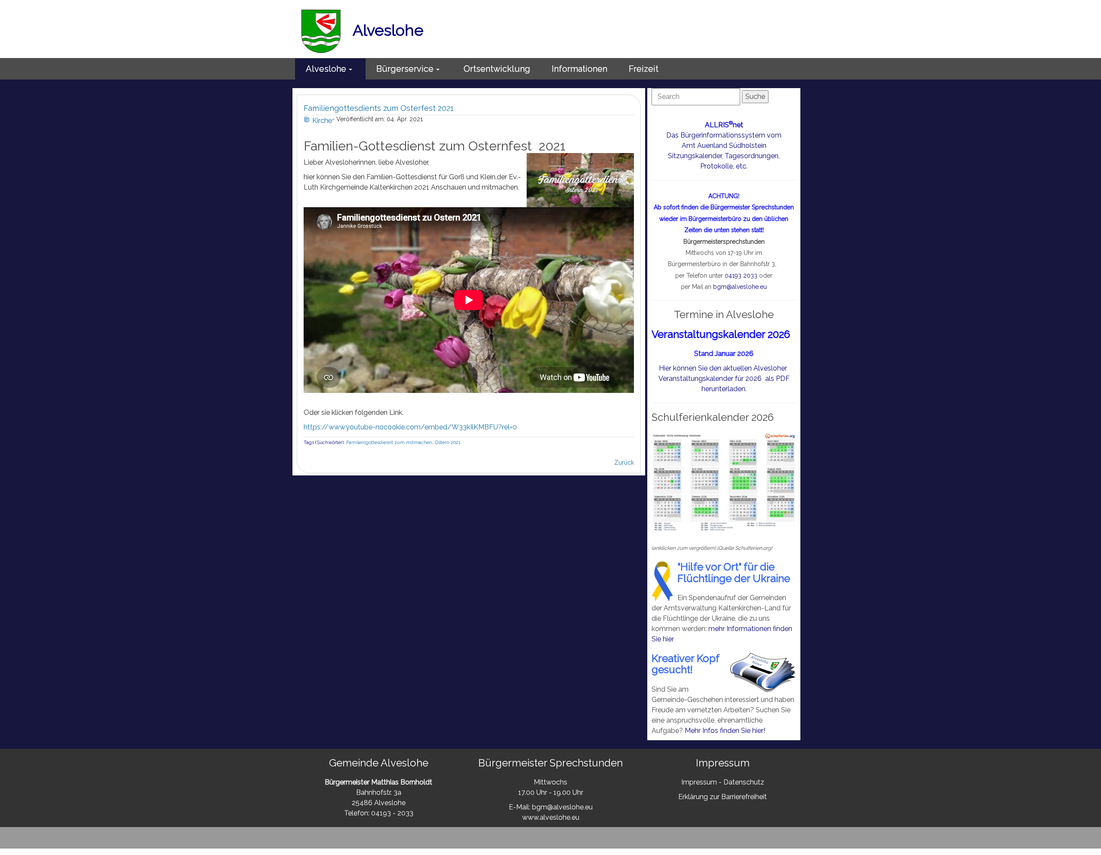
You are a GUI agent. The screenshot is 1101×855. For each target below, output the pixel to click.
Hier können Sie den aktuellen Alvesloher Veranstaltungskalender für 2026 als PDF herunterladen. (724, 378)
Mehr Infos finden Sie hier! (725, 730)
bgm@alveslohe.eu (740, 286)
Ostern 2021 (448, 442)
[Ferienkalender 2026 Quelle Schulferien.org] (724, 482)
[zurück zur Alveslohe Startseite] (321, 30)
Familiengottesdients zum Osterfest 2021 (379, 108)
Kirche (322, 120)
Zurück (624, 462)
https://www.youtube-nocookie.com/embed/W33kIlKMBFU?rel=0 (410, 427)
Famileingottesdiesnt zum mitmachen (389, 442)
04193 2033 (741, 275)
